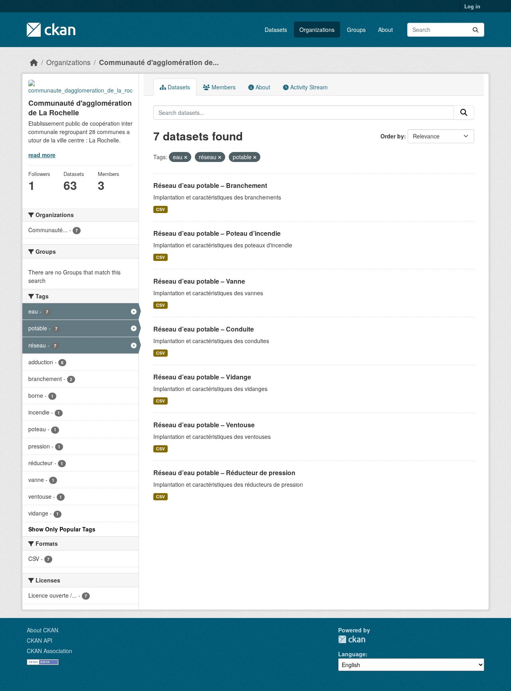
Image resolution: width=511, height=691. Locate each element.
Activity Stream (308, 87)
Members (223, 87)
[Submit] (475, 30)
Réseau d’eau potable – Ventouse (204, 424)
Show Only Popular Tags (61, 529)
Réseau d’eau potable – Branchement (210, 185)
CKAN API (39, 640)
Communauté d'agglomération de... (159, 62)
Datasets (276, 30)
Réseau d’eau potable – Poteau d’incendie (217, 233)
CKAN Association (49, 651)
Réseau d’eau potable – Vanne (199, 281)
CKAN (351, 639)
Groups (356, 30)
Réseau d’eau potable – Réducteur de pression (224, 472)
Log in (472, 6)
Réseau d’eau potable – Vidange (202, 376)
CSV (160, 209)
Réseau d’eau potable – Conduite (203, 329)
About (385, 30)
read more (41, 155)
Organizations (317, 30)
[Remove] (185, 157)
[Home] (34, 62)
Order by (392, 136)
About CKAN (42, 630)
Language (352, 654)
